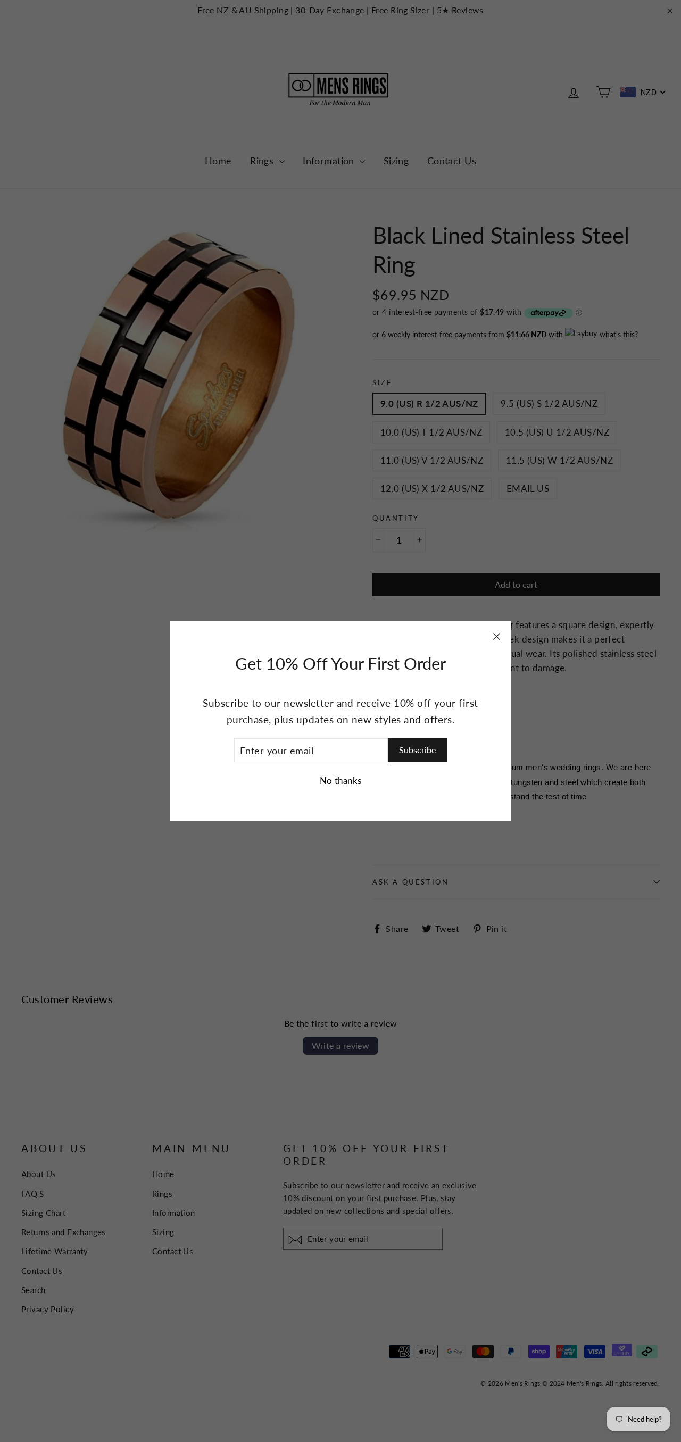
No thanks (341, 781)
